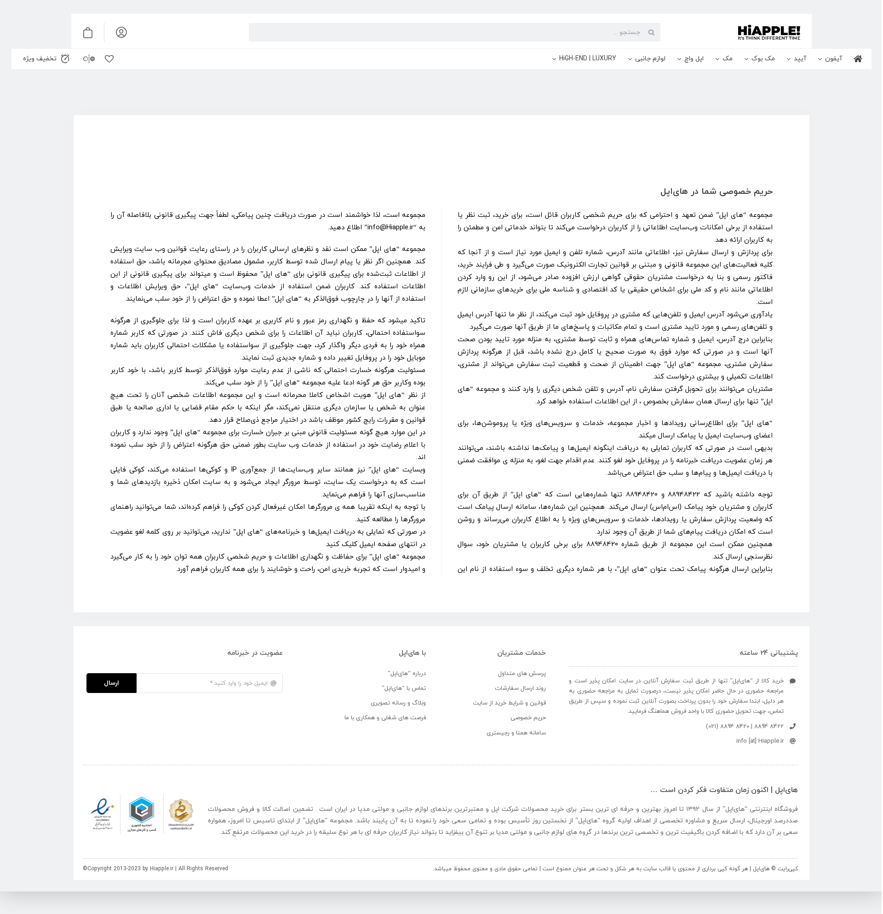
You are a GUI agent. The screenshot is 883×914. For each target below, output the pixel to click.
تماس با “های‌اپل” (404, 688)
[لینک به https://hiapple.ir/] (734, 32)
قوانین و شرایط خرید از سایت (509, 703)
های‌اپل (735, 809)
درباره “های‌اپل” (407, 673)
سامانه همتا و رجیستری (516, 733)
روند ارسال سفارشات (520, 688)
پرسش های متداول (522, 673)
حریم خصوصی (528, 718)
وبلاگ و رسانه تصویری (398, 703)
